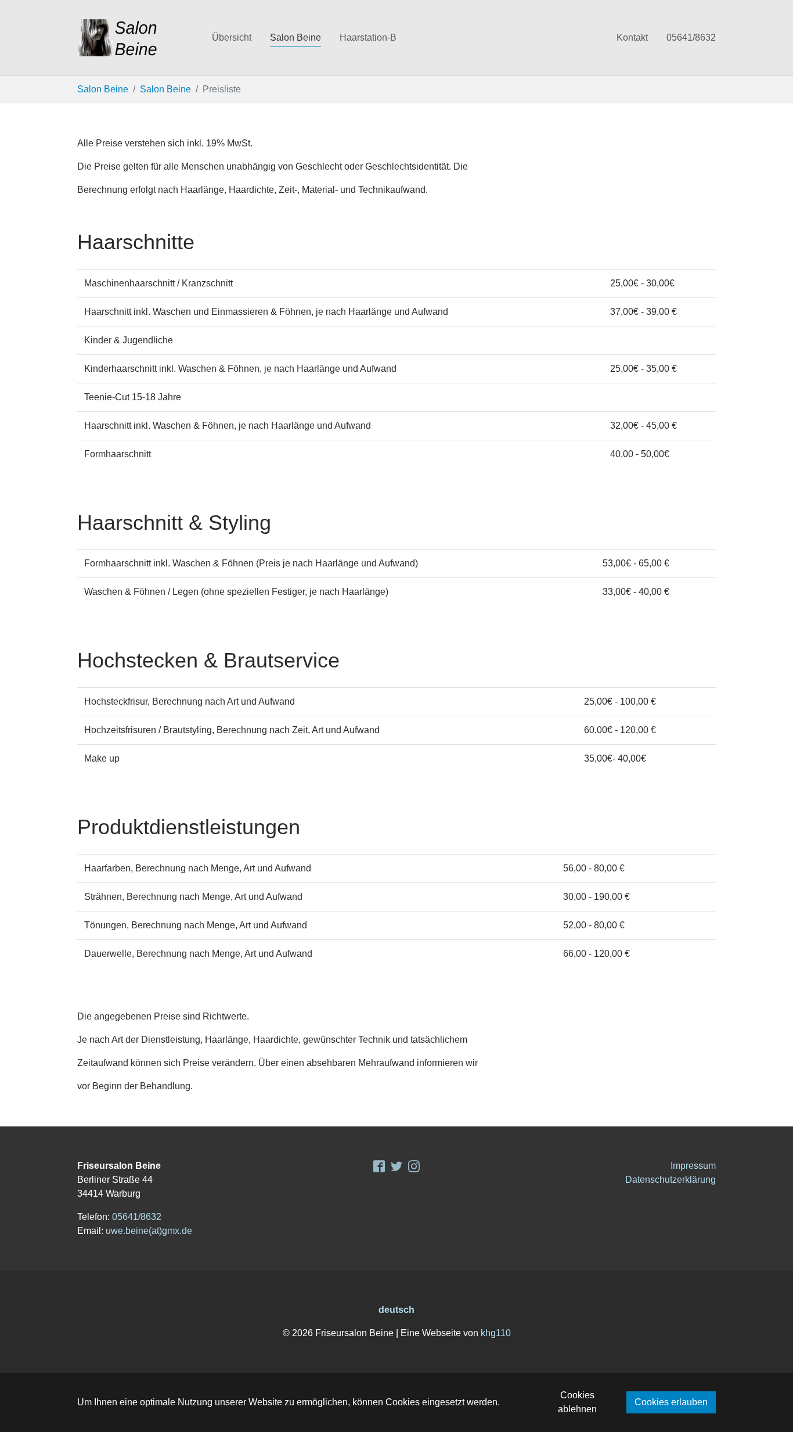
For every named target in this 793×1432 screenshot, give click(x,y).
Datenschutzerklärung (670, 1180)
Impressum (693, 1166)
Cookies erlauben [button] (671, 1402)
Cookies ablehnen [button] (577, 1402)
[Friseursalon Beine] (133, 38)
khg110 (496, 1333)
